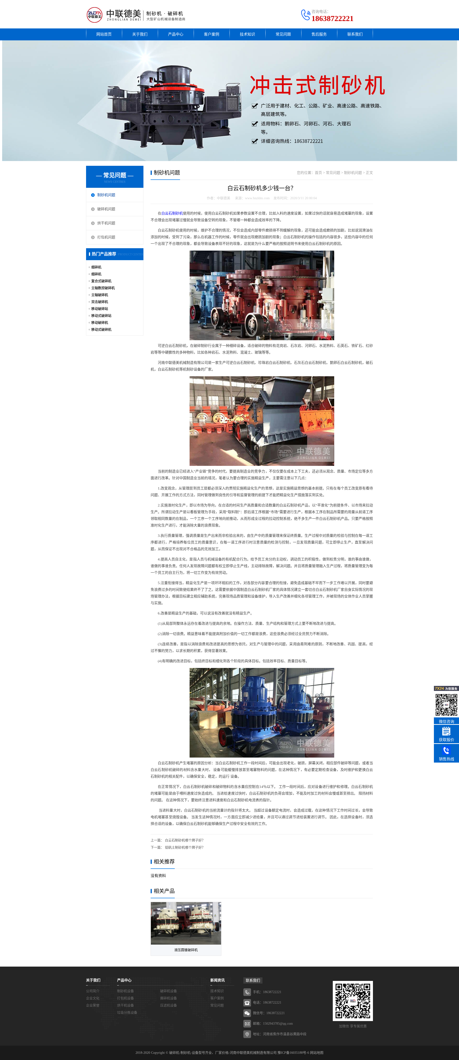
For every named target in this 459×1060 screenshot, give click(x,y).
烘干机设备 (125, 1005)
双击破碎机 (99, 302)
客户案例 (211, 34)
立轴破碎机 (99, 295)
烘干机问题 (106, 223)
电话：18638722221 (267, 1002)
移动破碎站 (99, 309)
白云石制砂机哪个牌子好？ (185, 840)
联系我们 (355, 34)
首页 (318, 173)
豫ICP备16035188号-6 (293, 1053)
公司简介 (92, 991)
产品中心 (175, 34)
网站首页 (104, 34)
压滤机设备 (168, 1005)
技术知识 (247, 34)
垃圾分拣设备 (127, 1012)
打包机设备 (125, 998)
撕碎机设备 (168, 998)
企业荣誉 (92, 1005)
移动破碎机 (99, 322)
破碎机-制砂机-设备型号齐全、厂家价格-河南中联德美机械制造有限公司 (223, 1053)
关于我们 (140, 34)
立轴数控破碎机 (103, 288)
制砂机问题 (106, 195)
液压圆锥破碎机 (186, 950)
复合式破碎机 (101, 281)
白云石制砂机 (172, 213)
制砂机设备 (125, 991)
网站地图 (316, 1053)
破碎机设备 (168, 991)
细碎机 (96, 267)
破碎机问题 (106, 209)
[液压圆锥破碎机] (186, 923)
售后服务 (319, 34)
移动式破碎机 (101, 329)
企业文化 (92, 998)
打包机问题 (106, 237)
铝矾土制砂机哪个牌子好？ (185, 847)
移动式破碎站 (101, 315)
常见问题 (283, 34)
